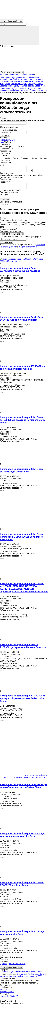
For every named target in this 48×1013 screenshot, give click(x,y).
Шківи (37, 86)
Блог (37, 974)
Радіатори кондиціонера (24, 79)
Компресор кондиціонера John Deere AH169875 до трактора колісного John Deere (22, 420)
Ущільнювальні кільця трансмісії (14, 90)
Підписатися (6, 242)
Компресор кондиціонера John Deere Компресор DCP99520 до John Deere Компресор (22, 537)
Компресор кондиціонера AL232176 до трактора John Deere (22, 932)
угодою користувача (28, 247)
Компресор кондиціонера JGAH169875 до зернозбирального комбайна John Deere (22, 698)
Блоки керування (35, 88)
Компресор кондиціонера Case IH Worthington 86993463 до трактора (20, 269)
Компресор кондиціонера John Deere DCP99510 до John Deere (22, 470)
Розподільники (20, 88)
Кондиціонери (6, 84)
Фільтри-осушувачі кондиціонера (21, 80)
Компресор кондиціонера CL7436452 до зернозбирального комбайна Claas (23, 786)
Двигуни (17, 86)
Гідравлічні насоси (38, 90)
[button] (24, 59)
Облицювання (28, 86)
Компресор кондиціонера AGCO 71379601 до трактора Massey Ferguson (23, 646)
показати (5, 199)
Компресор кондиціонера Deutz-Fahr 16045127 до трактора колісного (21, 318)
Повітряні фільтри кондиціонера (28, 84)
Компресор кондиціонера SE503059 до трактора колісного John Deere (22, 834)
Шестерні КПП (6, 86)
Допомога (12, 964)
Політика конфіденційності (29, 972)
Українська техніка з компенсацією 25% (24, 976)
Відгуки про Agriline (25, 974)
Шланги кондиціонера (33, 81)
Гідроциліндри (6, 88)
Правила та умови (8, 972)
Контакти (21, 964)
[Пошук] (19, 35)
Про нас (3, 964)
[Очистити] (1, 126)
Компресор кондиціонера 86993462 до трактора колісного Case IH (22, 367)
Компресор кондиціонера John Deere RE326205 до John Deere (22, 883)
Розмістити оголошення (12, 234)
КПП (43, 86)
